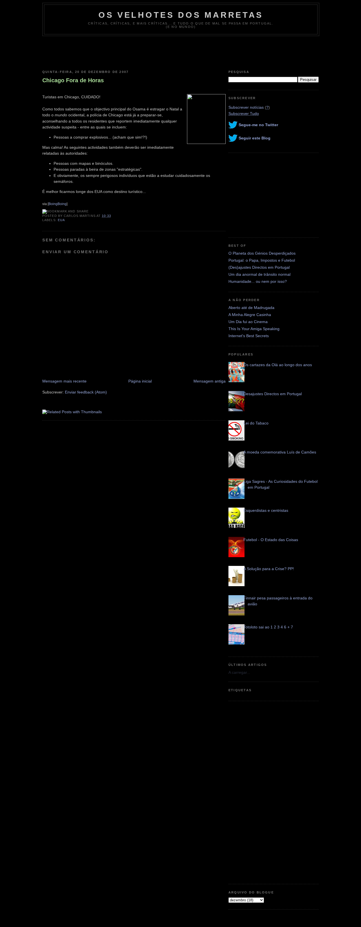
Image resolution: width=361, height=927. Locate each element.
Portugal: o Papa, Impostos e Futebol (261, 260)
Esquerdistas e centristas (265, 510)
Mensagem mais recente (64, 381)
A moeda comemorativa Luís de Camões (279, 452)
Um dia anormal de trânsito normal (259, 274)
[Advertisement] (180, 51)
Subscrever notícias (246, 107)
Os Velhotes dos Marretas (180, 14)
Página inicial (140, 381)
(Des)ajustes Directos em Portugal (259, 267)
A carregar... (239, 672)
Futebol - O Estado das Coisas (270, 539)
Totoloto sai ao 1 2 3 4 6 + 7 (268, 627)
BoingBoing (58, 204)
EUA (61, 220)
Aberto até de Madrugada (251, 307)
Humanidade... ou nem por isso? (257, 281)
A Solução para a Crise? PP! (268, 568)
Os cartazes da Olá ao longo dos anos (277, 365)
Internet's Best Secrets (248, 336)
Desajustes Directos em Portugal (272, 394)
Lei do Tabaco (255, 423)
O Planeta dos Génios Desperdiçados (262, 253)
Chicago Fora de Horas (73, 80)
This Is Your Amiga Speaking (253, 328)
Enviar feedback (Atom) (86, 392)
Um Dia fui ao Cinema (248, 321)
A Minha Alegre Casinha (249, 314)
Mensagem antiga (209, 381)
